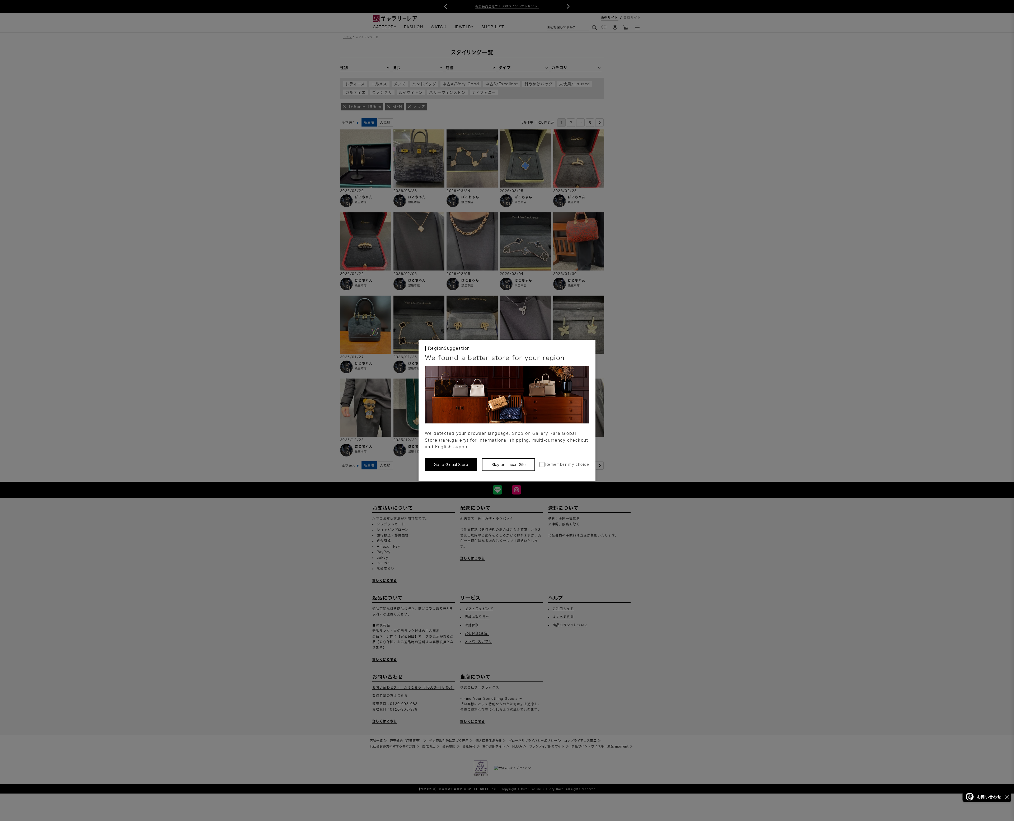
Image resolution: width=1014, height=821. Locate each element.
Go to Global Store (451, 465)
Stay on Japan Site (508, 465)
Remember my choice (567, 464)
